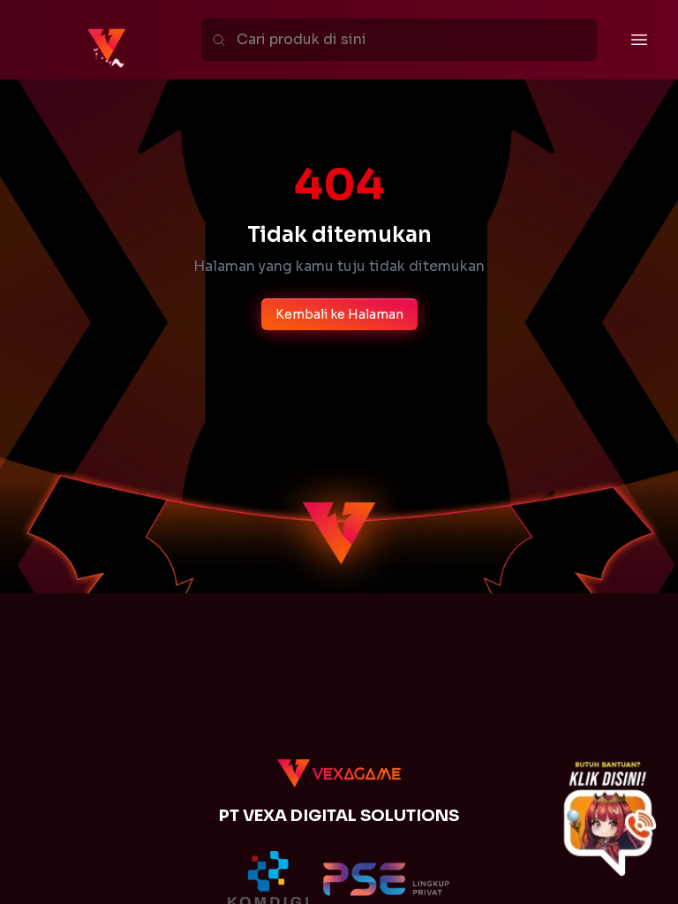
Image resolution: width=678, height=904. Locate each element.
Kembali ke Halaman (339, 314)
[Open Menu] (639, 39)
